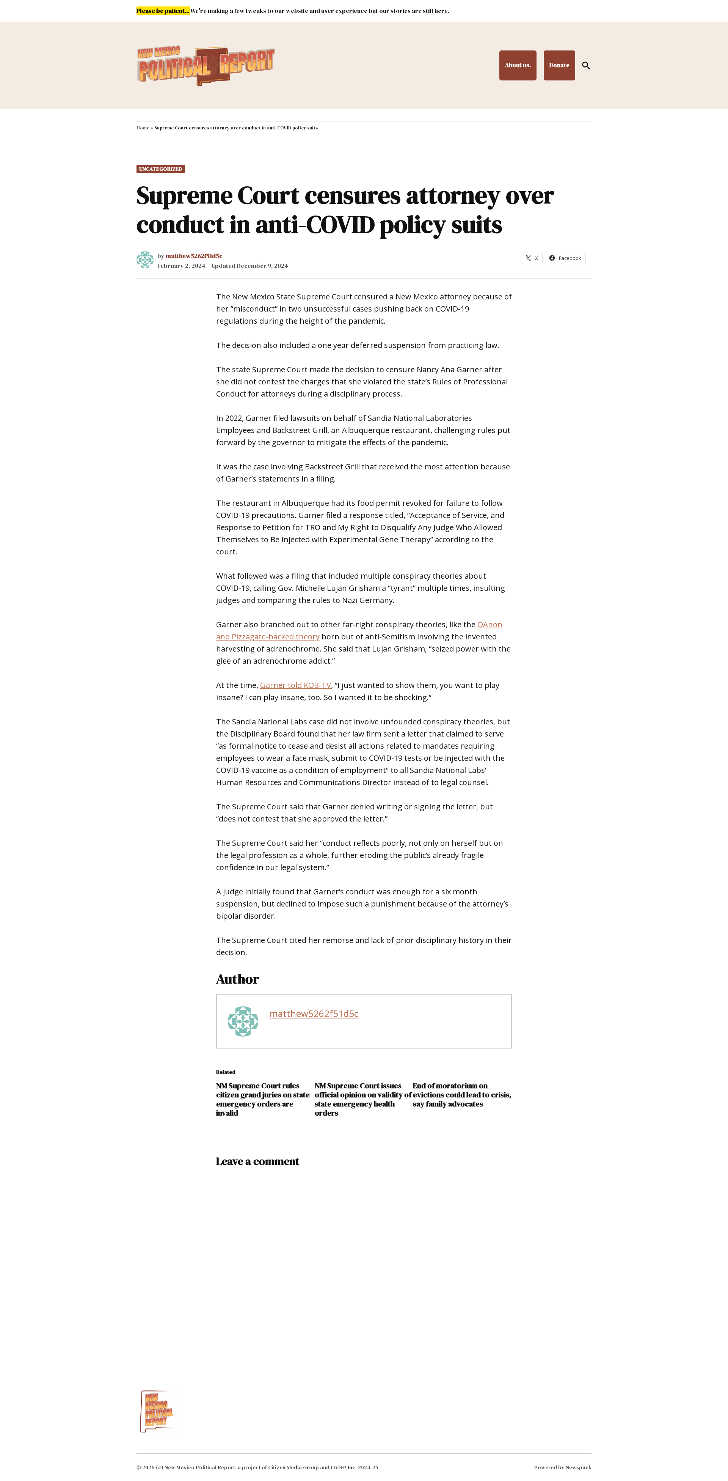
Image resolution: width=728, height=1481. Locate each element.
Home (142, 128)
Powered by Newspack (563, 1467)
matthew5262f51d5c (194, 256)
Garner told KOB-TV (295, 685)
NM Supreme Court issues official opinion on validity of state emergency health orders (363, 1099)
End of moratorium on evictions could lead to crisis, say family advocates (462, 1094)
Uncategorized (160, 169)
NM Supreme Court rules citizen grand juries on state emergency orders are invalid (263, 1099)
